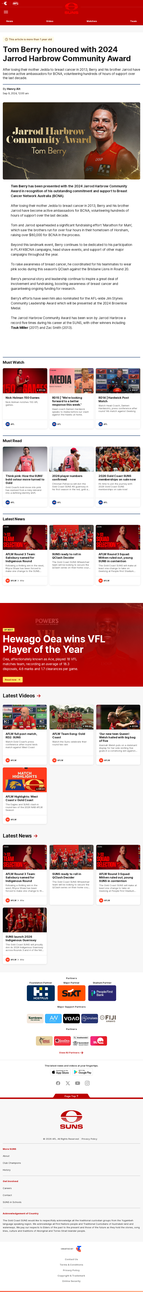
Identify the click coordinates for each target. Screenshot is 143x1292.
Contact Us (71, 1259)
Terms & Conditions (71, 1265)
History (6, 1169)
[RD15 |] (71, 398)
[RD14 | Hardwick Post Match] (118, 398)
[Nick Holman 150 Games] (25, 398)
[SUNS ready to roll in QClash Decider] (71, 555)
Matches (92, 21)
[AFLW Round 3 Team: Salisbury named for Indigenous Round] (25, 555)
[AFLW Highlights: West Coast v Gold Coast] (25, 795)
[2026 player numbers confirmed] (71, 477)
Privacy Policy (89, 1138)
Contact (7, 1195)
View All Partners (69, 1052)
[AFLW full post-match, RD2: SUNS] (25, 735)
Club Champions (12, 1162)
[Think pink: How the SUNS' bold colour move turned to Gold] (25, 477)
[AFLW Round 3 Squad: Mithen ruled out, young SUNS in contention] (118, 555)
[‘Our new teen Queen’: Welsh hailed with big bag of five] (118, 735)
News (9, 21)
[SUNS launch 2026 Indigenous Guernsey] (25, 936)
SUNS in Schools (12, 1202)
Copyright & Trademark (71, 1276)
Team (133, 21)
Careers (7, 1188)
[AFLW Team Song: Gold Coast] (71, 735)
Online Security (71, 1281)
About (6, 1156)
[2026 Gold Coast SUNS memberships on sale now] (118, 477)
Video (49, 21)
